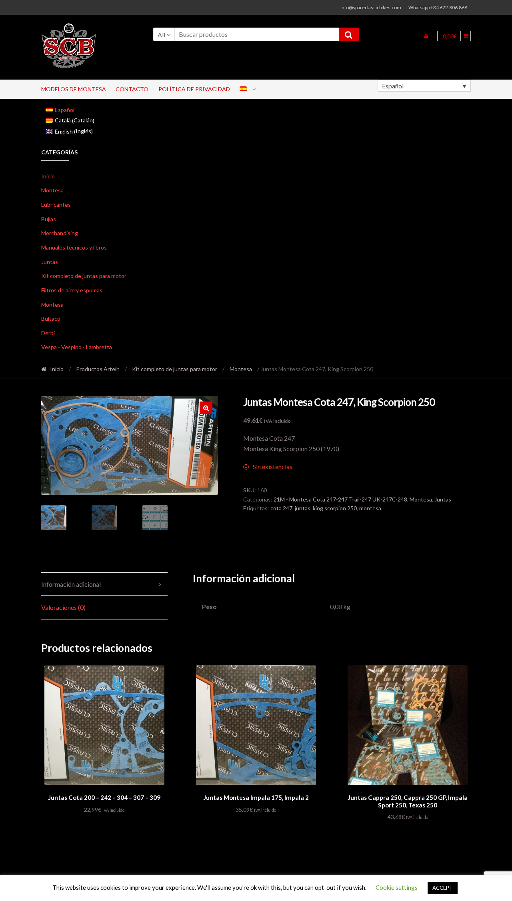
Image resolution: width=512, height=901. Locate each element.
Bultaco (50, 318)
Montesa (52, 190)
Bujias (48, 219)
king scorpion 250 (335, 508)
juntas (302, 508)
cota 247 (281, 508)
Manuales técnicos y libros (74, 247)
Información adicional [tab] (71, 584)
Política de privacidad (194, 89)
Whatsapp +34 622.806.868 (437, 7)
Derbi (48, 333)
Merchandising (59, 233)
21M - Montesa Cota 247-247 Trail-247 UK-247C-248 (340, 499)
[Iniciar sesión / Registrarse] (426, 36)
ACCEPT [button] (442, 888)
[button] (206, 408)
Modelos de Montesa (73, 89)
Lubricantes (56, 204)
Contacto (132, 89)
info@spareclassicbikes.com (370, 7)
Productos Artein (98, 369)
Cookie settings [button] (397, 887)
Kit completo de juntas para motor (83, 275)
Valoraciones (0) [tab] (63, 607)
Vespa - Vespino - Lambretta (76, 347)
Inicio (48, 176)
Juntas (49, 261)
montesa (370, 508)
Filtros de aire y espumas (71, 290)
